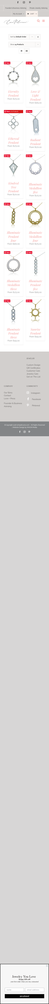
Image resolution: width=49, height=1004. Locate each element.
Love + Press (9, 398)
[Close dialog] (47, 966)
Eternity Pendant (13, 93)
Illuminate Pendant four (13, 236)
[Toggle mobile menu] (43, 20)
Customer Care (33, 371)
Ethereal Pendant (13, 140)
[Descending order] (38, 37)
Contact (7, 395)
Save (8, 63)
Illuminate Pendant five (35, 285)
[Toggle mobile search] (38, 20)
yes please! (24, 996)
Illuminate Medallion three (13, 285)
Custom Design (33, 365)
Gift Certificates (33, 368)
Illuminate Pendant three (13, 333)
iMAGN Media (32, 427)
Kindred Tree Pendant (13, 187)
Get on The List (33, 377)
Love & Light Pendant (35, 95)
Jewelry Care (32, 374)
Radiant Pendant (35, 142)
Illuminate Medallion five (35, 188)
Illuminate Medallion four (35, 236)
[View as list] (26, 51)
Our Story (8, 392)
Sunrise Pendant (35, 331)
